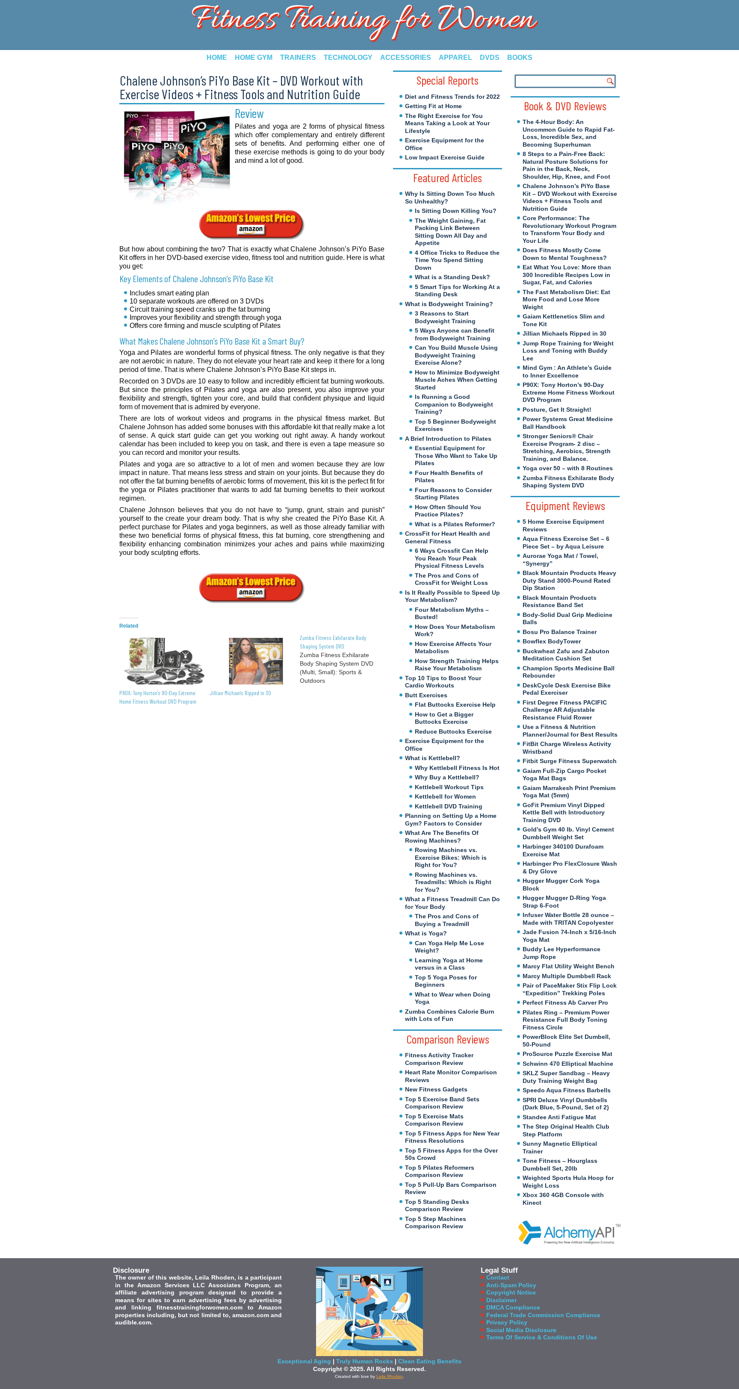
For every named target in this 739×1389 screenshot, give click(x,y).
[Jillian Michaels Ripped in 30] (250, 661)
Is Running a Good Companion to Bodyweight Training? (454, 404)
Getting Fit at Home (433, 106)
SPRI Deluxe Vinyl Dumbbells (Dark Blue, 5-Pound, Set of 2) (566, 1104)
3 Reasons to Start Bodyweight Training (445, 317)
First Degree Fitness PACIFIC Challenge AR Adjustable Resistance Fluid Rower (565, 710)
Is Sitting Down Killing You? (456, 210)
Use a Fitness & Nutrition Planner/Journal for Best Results (570, 730)
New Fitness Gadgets (436, 1089)
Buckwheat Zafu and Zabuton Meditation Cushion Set (566, 655)
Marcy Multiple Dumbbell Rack (567, 976)
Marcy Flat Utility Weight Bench (569, 966)
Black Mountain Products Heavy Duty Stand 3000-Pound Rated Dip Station (569, 580)
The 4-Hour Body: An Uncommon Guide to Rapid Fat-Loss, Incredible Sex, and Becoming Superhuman (569, 133)
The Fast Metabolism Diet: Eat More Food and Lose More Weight (566, 299)
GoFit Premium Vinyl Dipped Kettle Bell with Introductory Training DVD (564, 812)
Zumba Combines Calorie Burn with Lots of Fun (449, 1015)
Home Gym (253, 57)
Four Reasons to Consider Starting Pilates (453, 494)
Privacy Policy (506, 1322)
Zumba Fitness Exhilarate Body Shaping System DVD (568, 482)
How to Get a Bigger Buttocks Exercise (444, 718)
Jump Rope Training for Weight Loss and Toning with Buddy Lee (568, 351)
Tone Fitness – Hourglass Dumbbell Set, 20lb (560, 1164)
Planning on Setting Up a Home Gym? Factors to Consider (451, 819)
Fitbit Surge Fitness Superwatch (570, 761)
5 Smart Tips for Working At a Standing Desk (457, 290)
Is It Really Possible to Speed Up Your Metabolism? (452, 596)
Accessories (405, 57)
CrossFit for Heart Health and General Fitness (447, 537)
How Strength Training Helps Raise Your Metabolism (457, 665)
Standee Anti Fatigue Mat (559, 1117)
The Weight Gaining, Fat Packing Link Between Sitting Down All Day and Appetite (451, 232)
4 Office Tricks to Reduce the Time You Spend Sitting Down (457, 260)
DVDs (490, 57)
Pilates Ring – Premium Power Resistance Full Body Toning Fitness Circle (566, 1020)
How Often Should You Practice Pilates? (448, 511)
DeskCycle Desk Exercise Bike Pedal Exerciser (567, 689)
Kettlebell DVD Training (448, 806)
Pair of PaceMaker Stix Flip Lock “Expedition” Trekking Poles (570, 989)
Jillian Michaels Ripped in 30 (240, 692)
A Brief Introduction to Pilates (448, 438)
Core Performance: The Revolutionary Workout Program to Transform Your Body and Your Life (569, 229)
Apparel (455, 57)
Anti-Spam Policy (511, 1285)
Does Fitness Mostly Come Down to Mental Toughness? (565, 254)
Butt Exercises (426, 695)
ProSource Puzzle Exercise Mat (567, 1053)
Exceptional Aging (304, 1361)
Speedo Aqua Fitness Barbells (567, 1090)
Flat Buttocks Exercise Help (455, 704)
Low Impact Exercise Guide (445, 157)
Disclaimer (501, 1300)
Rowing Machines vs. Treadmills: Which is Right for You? (453, 882)
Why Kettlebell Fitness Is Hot (457, 767)
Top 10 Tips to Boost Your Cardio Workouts (443, 682)
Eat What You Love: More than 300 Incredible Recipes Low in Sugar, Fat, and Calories (567, 275)
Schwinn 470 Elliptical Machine (568, 1063)
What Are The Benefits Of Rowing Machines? (442, 836)
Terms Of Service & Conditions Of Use (541, 1337)
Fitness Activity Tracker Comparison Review (439, 1059)
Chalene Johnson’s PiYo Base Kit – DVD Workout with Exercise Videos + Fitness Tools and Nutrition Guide (570, 197)
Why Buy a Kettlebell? (447, 777)
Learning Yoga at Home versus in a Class (449, 964)
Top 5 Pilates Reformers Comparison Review (439, 1171)
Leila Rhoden (389, 1376)
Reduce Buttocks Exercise (453, 731)
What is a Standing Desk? (452, 277)
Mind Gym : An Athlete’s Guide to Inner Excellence (567, 371)
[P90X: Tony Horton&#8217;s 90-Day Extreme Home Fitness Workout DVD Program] (160, 661)
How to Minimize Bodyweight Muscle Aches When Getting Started (457, 380)
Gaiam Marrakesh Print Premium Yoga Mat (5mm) (569, 791)
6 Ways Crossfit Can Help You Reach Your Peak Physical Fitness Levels (451, 558)
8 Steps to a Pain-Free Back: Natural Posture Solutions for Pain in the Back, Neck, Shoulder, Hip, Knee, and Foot (566, 165)
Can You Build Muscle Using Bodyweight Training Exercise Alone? (456, 355)
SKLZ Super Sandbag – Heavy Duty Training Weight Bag (566, 1077)
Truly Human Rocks (364, 1361)
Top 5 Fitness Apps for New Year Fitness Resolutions (452, 1137)
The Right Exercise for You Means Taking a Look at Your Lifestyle (447, 123)
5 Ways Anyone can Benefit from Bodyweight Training (454, 334)
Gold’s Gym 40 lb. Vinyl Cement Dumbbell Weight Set (568, 833)
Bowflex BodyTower (552, 641)
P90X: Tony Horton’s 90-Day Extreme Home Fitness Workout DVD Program (569, 392)
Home (217, 57)
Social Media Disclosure (521, 1330)
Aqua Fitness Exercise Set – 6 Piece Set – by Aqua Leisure (566, 542)
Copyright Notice (511, 1292)
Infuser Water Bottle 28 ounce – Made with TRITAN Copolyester (568, 918)
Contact (497, 1277)
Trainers (298, 57)
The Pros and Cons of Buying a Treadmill (447, 920)
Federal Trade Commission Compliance (543, 1315)
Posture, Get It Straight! (557, 409)
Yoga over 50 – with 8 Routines (568, 468)
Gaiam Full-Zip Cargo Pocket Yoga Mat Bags (564, 774)
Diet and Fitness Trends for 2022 (452, 96)
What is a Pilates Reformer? (455, 524)
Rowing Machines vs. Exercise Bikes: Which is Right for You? (451, 857)
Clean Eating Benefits (429, 1361)
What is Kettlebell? (432, 758)
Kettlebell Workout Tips (449, 787)
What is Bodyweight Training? (449, 304)
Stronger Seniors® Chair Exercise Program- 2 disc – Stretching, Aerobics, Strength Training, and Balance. (567, 447)
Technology (348, 57)
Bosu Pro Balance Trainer (560, 631)
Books (519, 57)
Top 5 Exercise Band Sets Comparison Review (442, 1103)
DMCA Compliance (513, 1307)
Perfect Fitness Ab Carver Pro (565, 1002)
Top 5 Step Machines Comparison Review (435, 1222)
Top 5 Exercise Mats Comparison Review (434, 1120)
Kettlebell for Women (445, 796)
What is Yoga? (426, 933)
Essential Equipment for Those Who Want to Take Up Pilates (456, 455)
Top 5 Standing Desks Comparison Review (437, 1205)
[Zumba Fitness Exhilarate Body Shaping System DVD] (345, 659)
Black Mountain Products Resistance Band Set (560, 601)
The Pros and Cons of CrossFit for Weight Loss (451, 579)
